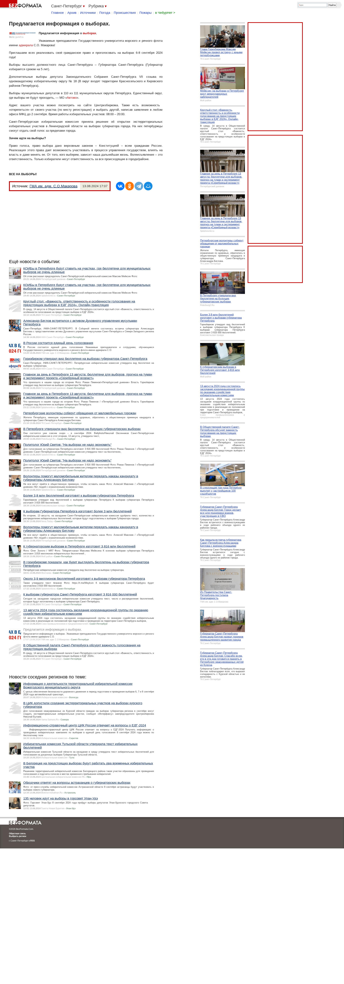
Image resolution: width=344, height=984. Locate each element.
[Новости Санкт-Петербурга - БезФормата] (21, 4)
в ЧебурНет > (165, 13)
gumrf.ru (19, 37)
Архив (72, 13)
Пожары (145, 13)
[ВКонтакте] (120, 186)
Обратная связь (17, 833)
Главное (57, 13)
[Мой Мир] (148, 186)
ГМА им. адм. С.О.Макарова (53, 186)
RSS (32, 840)
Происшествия (125, 13)
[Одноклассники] (129, 186)
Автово (72, 97)
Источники (88, 13)
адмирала (26, 45)
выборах (89, 33)
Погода (104, 13)
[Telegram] (139, 186)
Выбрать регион (17, 836)
